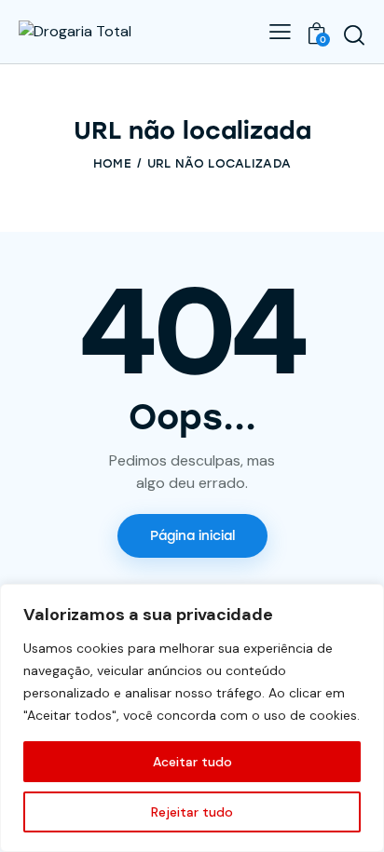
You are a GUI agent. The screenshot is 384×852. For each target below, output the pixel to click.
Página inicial (192, 536)
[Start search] (354, 34)
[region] (192, 718)
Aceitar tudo (192, 761)
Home (112, 163)
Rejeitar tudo (192, 812)
